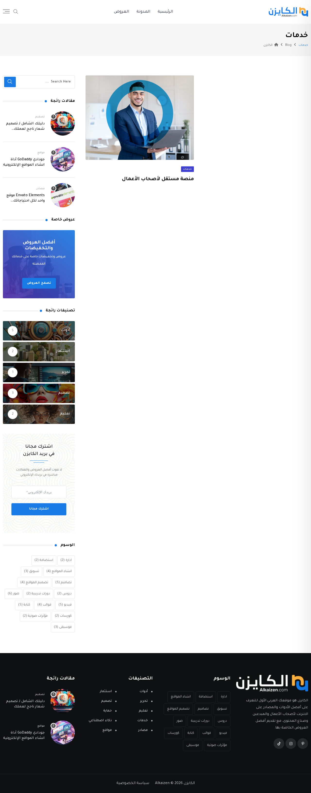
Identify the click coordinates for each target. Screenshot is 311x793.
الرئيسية (165, 12)
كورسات (63, 616)
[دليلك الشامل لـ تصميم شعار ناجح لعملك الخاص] (63, 123)
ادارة (66, 560)
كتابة (24, 605)
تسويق (31, 571)
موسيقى (63, 627)
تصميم (40, 116)
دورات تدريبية (38, 594)
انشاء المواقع (59, 571)
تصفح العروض (39, 283)
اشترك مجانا (39, 509)
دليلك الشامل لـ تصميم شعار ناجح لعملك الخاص (25, 129)
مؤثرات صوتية (35, 616)
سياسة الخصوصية (132, 783)
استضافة (44, 560)
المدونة (143, 12)
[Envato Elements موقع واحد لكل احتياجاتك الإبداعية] (63, 195)
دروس (64, 594)
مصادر (40, 188)
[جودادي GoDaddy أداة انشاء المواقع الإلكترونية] (63, 159)
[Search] (15, 12)
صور (13, 594)
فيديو (65, 605)
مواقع (41, 152)
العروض (121, 12)
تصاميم (63, 582)
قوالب (44, 605)
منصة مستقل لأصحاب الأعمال (158, 179)
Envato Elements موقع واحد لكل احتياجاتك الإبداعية (26, 201)
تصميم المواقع (34, 582)
